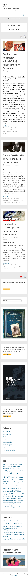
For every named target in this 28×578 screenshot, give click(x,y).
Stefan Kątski (6, 202)
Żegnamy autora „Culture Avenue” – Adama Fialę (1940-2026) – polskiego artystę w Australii (14, 528)
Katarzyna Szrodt (19, 481)
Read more (6, 126)
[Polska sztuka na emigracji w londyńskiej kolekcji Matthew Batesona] (14, 51)
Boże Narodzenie (14, 469)
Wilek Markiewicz (6, 502)
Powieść (22, 494)
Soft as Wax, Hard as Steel (10, 521)
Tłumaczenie (20, 500)
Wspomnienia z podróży (8, 504)
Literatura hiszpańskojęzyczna (15, 485)
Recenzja (5, 496)
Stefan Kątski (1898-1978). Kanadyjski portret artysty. (13, 159)
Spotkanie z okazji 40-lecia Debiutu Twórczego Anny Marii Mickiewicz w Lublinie (13, 534)
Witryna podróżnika (9, 450)
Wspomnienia (17, 502)
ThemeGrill (14, 575)
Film (8, 474)
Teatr (4, 447)
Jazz (10, 481)
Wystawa (15, 504)
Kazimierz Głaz (15, 484)
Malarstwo (12, 488)
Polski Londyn (7, 131)
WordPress (14, 574)
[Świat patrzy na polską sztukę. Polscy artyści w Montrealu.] (14, 220)
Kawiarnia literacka (8, 437)
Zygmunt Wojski (17, 507)
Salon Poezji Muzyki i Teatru (14, 498)
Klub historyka (7, 442)
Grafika (5, 480)
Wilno (11, 502)
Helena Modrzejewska (12, 479)
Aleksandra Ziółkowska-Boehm (14, 464)
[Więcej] (14, 560)
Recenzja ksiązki (13, 496)
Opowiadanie (6, 491)
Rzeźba (4, 498)
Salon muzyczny (8, 445)
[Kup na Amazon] (14, 338)
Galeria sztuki (8, 128)
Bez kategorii (7, 431)
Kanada (18, 198)
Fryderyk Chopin (20, 477)
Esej (9, 471)
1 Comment (16, 202)
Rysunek (21, 496)
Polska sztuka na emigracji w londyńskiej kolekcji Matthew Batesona (12, 61)
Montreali (19, 265)
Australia (6, 469)
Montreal (5, 200)
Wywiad (7, 506)
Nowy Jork (20, 488)
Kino (4, 439)
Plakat (10, 491)
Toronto (14, 500)
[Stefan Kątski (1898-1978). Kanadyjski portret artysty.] (14, 152)
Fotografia (14, 477)
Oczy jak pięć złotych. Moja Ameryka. (14, 539)
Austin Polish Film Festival (12, 467)
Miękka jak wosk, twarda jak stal (12, 523)
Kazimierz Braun (7, 484)
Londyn (5, 488)
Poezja (15, 491)
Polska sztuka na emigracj (17, 130)
